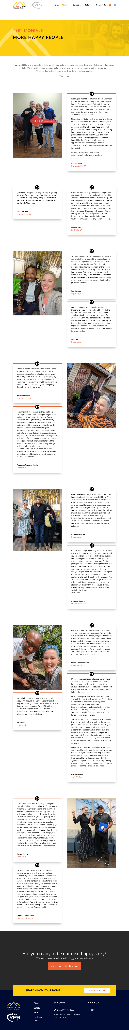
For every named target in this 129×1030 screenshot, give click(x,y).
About (64, 5)
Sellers (88, 5)
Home (56, 5)
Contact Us (101, 5)
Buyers (76, 5)
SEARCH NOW (97, 990)
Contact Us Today (64, 966)
